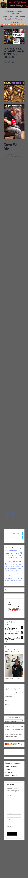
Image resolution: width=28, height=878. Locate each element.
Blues (19, 552)
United (15, 582)
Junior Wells (14, 570)
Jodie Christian (13, 568)
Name (9, 813)
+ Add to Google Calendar (14, 533)
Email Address (9, 696)
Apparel (14, 550)
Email (8, 820)
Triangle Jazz (11, 582)
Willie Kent (7, 583)
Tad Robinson (16, 580)
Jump (9, 570)
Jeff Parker (12, 564)
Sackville (18, 578)
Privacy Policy (9, 772)
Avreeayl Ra (18, 550)
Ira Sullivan (10, 561)
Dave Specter (9, 558)
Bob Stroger (8, 555)
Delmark (18, 557)
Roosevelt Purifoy (9, 578)
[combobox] (14, 721)
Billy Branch (8, 553)
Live (18, 574)
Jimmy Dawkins (15, 566)
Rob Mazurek (17, 575)
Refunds (8, 769)
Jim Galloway (18, 564)
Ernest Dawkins (8, 559)
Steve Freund (10, 580)
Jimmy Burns (7, 566)
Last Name (8, 704)
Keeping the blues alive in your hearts (12, 514)
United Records (20, 582)
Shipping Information (11, 766)
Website (9, 826)
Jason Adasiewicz (17, 561)
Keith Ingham (18, 572)
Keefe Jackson (12, 572)
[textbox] (14, 721)
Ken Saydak (14, 574)
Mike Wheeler (10, 575)
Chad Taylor (13, 555)
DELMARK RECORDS (14, 16)
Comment (10, 795)
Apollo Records (9, 550)
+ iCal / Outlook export (14, 537)
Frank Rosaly (14, 559)
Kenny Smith (8, 574)
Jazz (7, 564)
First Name (8, 700)
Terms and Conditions (11, 775)
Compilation (19, 555)
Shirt (6, 580)
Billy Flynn (13, 553)
